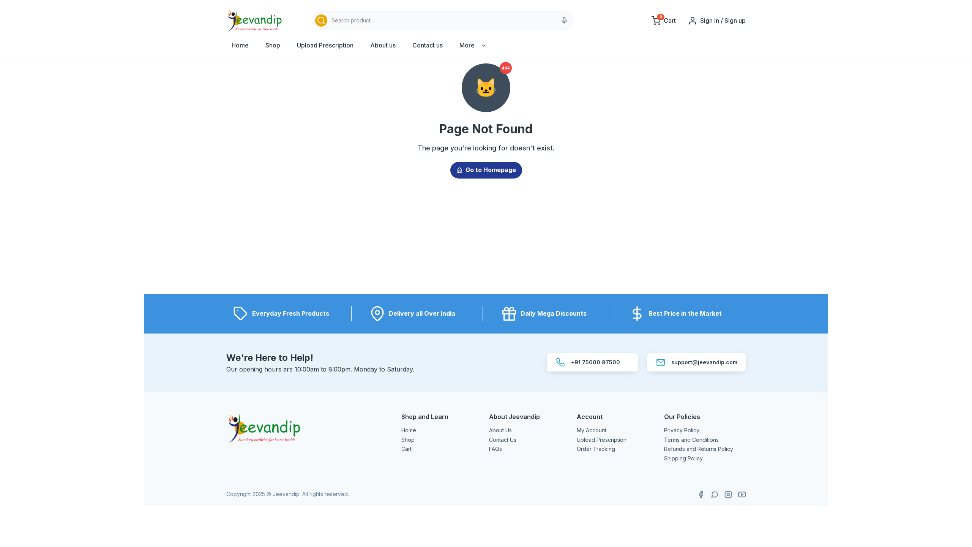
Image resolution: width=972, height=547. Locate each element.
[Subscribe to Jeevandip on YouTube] (742, 494)
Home (240, 45)
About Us (500, 430)
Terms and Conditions (691, 439)
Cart (406, 449)
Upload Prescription (325, 45)
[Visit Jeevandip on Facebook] (701, 494)
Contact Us (502, 439)
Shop (272, 45)
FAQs (495, 449)
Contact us (427, 45)
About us (383, 45)
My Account (591, 430)
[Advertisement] (486, 241)
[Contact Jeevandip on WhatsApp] (714, 494)
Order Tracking (596, 449)
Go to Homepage (490, 170)
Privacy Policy (681, 430)
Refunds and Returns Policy (698, 449)
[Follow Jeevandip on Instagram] (728, 494)
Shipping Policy (683, 458)
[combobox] (443, 20)
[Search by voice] (564, 20)
